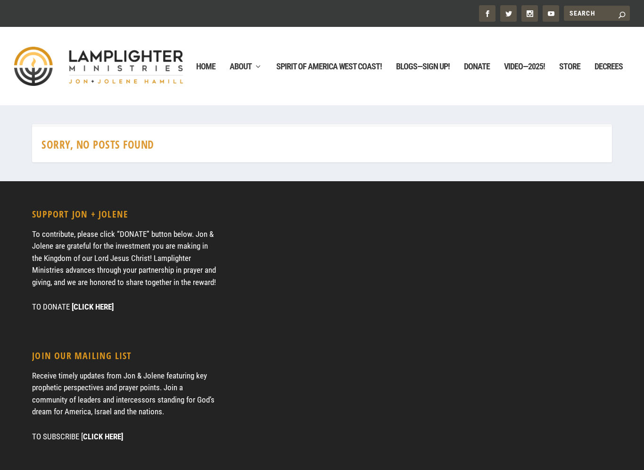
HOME (205, 67)
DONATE (477, 67)
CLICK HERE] (103, 436)
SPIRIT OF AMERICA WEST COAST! (329, 67)
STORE (569, 67)
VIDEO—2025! (524, 67)
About (241, 67)
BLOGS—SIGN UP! (423, 67)
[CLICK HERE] (93, 306)
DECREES (608, 67)
